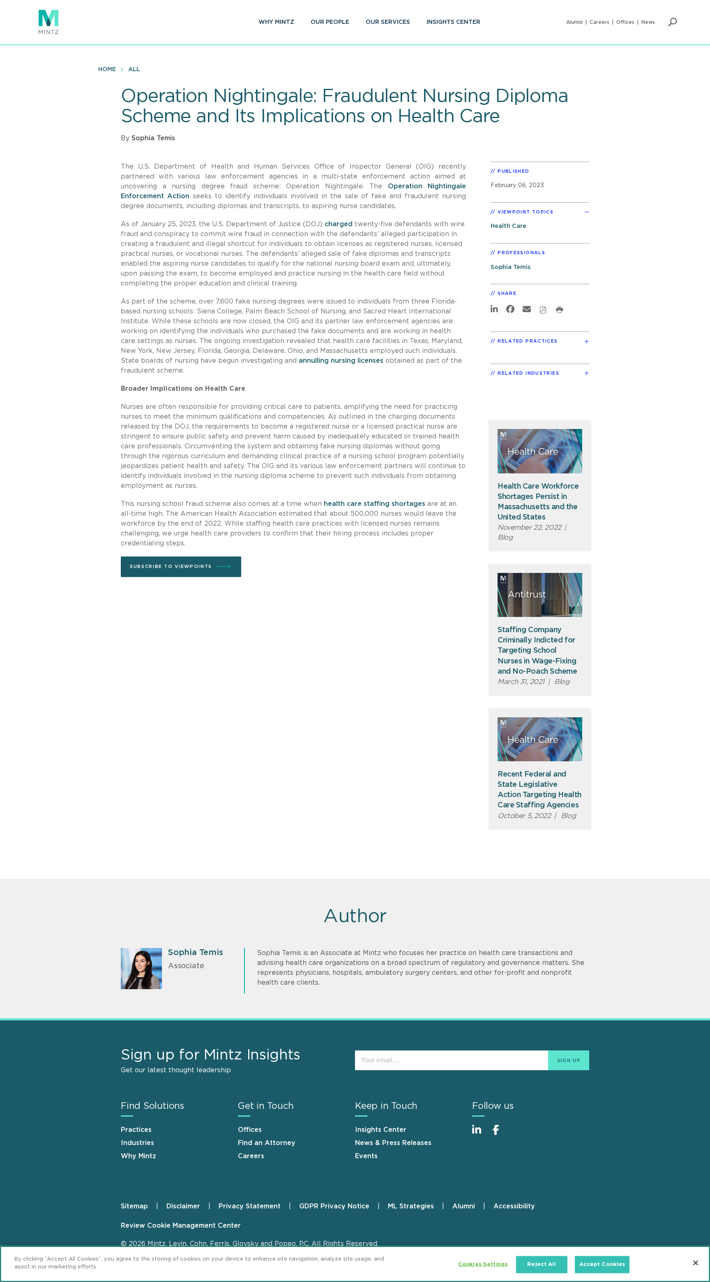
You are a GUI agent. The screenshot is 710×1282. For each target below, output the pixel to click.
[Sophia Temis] (141, 968)
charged (340, 224)
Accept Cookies (602, 1264)
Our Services (388, 22)
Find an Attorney (266, 1143)
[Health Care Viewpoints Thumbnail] (540, 451)
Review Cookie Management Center (181, 1225)
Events (366, 1156)
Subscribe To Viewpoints (171, 566)
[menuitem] (276, 22)
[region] (355, 1264)
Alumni (574, 22)
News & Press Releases (393, 1143)
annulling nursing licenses (341, 360)
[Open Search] (673, 22)
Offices (625, 22)
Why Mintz (276, 22)
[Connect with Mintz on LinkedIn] (480, 1134)
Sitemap (134, 1206)
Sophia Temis (153, 138)
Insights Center (453, 22)
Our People (330, 22)
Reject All (541, 1264)
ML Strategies (411, 1206)
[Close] (696, 1263)
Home (107, 69)
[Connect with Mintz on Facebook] (501, 1134)
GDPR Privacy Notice (334, 1206)
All (134, 69)
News (648, 22)
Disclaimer (183, 1206)
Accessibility (514, 1206)
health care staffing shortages (374, 504)
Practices (136, 1130)
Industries (137, 1143)
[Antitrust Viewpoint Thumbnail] (540, 595)
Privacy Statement (250, 1206)
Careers (599, 22)
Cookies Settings (482, 1264)
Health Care (508, 226)
